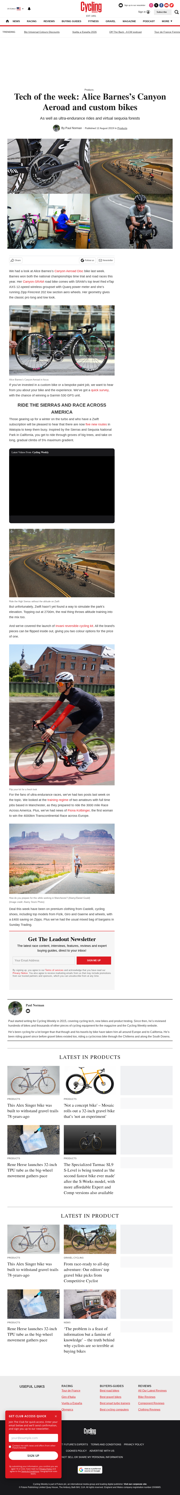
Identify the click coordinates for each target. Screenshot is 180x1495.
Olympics (67, 1409)
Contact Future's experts (69, 1444)
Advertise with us (101, 1450)
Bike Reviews (146, 1396)
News (16, 21)
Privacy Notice (20, 973)
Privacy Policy (45, 1468)
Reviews (49, 21)
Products (89, 89)
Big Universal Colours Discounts (42, 32)
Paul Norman (73, 128)
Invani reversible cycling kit (74, 626)
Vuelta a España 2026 (84, 32)
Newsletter (108, 260)
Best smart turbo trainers (115, 1403)
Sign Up (33, 1456)
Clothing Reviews (149, 1409)
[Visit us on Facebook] (161, 5)
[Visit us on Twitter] (156, 5)
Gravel (111, 21)
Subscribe (162, 12)
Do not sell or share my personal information (90, 1457)
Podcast (149, 21)
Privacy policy (134, 1444)
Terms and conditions (106, 1444)
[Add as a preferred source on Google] (90, 1470)
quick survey (99, 390)
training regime (57, 800)
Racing (32, 21)
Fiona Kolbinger (79, 810)
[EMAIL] (29, 1011)
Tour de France (71, 1390)
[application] (62, 485)
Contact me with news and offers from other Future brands (34, 1447)
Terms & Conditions (30, 1471)
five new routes (96, 424)
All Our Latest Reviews (152, 1390)
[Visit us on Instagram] (151, 5)
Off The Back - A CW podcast (125, 32)
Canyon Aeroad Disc (68, 271)
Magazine (129, 21)
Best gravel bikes (110, 1396)
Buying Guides (71, 21)
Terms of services (54, 970)
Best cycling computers (114, 1409)
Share (18, 260)
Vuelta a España (72, 1403)
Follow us (89, 260)
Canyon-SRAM (33, 281)
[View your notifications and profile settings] (29, 8)
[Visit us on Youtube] (166, 5)
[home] (7, 21)
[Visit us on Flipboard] (171, 5)
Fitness (93, 21)
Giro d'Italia (69, 1396)
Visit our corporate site (135, 1484)
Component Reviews (151, 1403)
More (166, 21)
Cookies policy (76, 1450)
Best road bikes (109, 1390)
